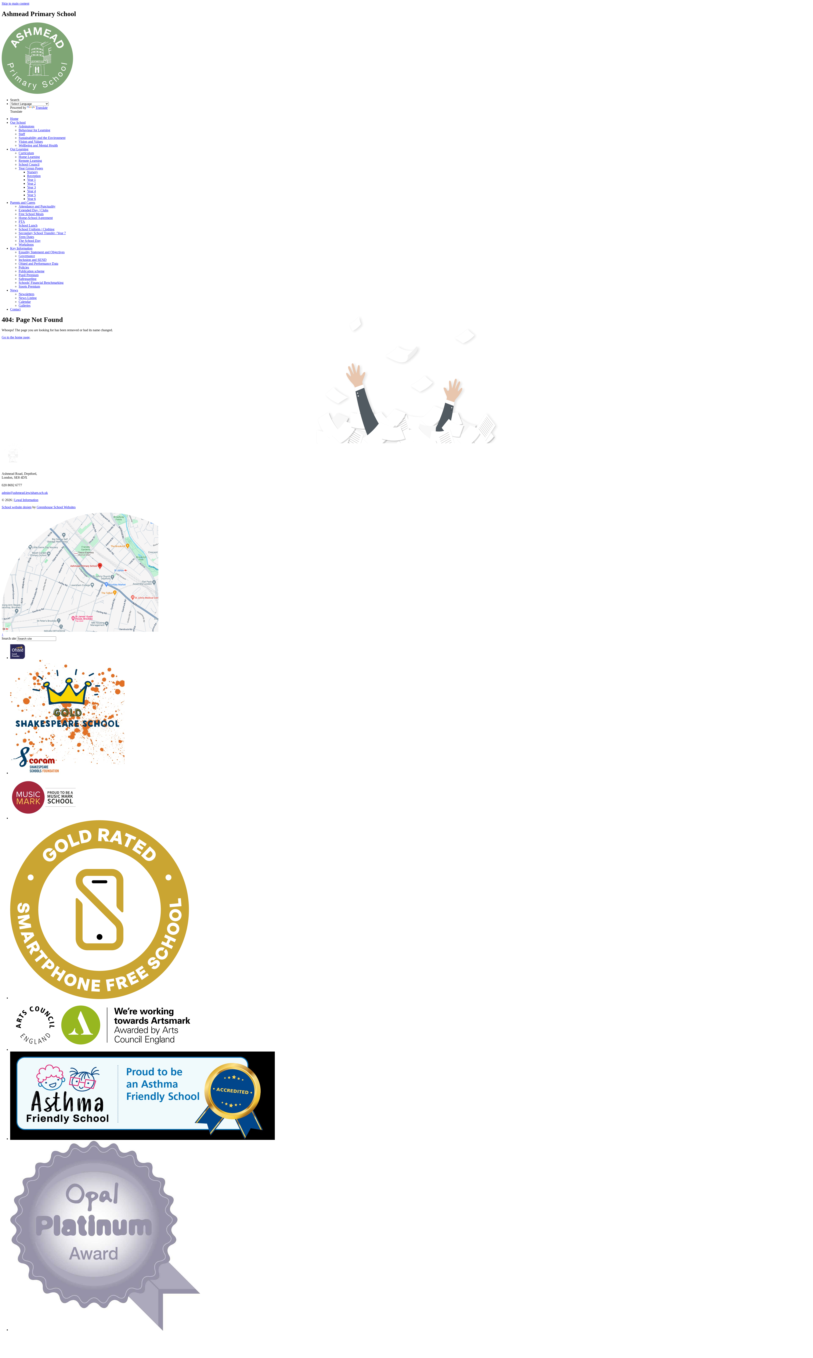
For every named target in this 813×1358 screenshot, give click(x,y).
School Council (29, 164)
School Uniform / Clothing (36, 229)
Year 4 (31, 191)
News (14, 290)
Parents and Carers (22, 202)
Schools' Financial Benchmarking (41, 282)
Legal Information (26, 500)
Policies (24, 267)
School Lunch (28, 225)
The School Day (30, 240)
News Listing (28, 298)
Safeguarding (27, 279)
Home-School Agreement (36, 218)
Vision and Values (31, 141)
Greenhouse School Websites (56, 507)
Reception (34, 176)
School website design (17, 507)
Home (14, 119)
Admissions (26, 126)
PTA (22, 221)
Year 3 (31, 187)
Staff (22, 134)
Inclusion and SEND (33, 260)
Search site (9, 638)
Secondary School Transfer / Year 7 (42, 233)
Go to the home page (16, 337)
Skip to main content (15, 3)
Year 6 (31, 199)
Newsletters (26, 294)
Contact (15, 309)
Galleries (24, 305)
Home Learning (29, 157)
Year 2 (31, 183)
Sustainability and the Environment (42, 138)
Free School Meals (31, 214)
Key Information (21, 248)
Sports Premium (29, 286)
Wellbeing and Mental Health (38, 145)
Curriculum (26, 153)
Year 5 (31, 195)
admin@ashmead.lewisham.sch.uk (25, 493)
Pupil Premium (29, 275)
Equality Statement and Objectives (42, 252)
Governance (27, 256)
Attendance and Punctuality (37, 206)
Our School (18, 122)
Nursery (32, 172)
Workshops (26, 244)
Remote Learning (30, 160)
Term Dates (26, 237)
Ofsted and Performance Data (38, 263)
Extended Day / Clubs (33, 210)
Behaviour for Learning (34, 130)
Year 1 (31, 180)
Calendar (25, 301)
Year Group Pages (31, 168)
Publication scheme (31, 271)
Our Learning (19, 149)
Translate (42, 107)
